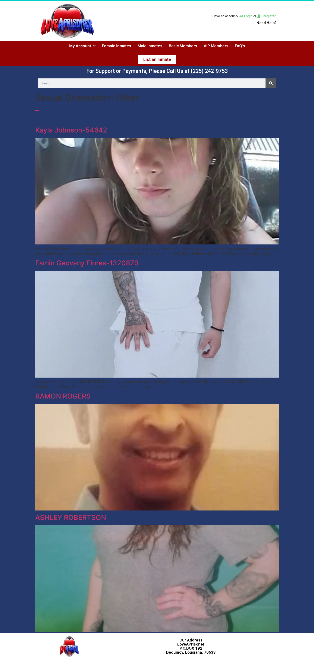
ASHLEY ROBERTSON (70, 517)
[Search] (271, 83)
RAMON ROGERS (63, 396)
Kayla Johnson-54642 (71, 130)
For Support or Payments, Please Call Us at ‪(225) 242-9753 (157, 71)
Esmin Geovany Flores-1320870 (87, 263)
